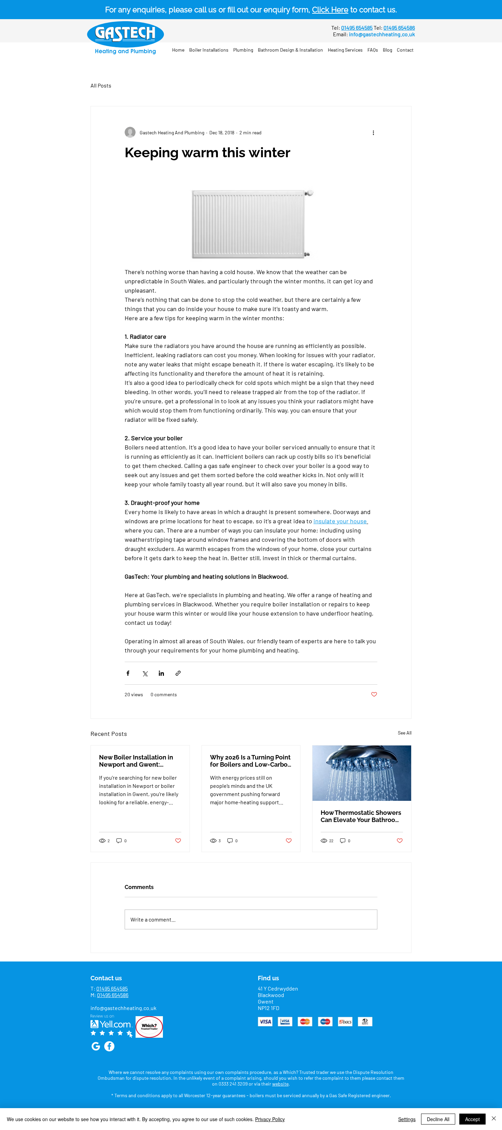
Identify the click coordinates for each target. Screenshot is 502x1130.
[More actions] (373, 132)
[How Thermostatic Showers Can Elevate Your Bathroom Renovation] (361, 773)
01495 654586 (112, 995)
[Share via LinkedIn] (161, 673)
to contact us (353, 9)
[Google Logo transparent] (95, 1046)
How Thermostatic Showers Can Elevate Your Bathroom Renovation (361, 816)
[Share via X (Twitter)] (144, 673)
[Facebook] (109, 1046)
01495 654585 (112, 988)
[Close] (494, 1119)
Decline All (438, 1119)
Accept (472, 1119)
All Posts (100, 85)
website (280, 1084)
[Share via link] (178, 673)
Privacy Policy (270, 1119)
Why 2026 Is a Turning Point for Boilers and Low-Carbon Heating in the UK (250, 761)
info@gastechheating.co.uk (382, 34)
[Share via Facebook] (128, 673)
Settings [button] (407, 1119)
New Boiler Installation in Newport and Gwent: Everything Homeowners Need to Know (136, 761)
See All (405, 733)
